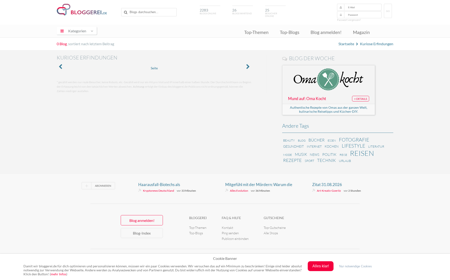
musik (301, 154)
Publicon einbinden (235, 239)
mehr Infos (58, 274)
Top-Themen (256, 32)
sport (309, 161)
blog (302, 140)
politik (329, 154)
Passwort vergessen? (349, 19)
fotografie (354, 140)
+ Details (360, 99)
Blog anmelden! (326, 32)
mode (287, 155)
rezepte (292, 160)
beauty (289, 140)
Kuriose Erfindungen (376, 43)
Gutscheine (274, 218)
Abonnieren (103, 185)
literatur (376, 146)
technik (326, 160)
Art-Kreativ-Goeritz (329, 190)
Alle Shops (271, 233)
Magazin (361, 32)
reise (343, 155)
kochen (332, 146)
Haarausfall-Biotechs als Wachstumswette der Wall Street (166, 184)
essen (332, 140)
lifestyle (353, 146)
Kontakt (227, 228)
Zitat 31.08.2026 (327, 184)
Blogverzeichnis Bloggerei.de (82, 9)
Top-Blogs (289, 32)
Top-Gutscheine (275, 228)
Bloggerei (198, 218)
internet (314, 146)
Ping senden (230, 233)
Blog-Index (142, 233)
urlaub (345, 161)
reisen (362, 153)
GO (388, 11)
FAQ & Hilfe (231, 218)
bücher (316, 140)
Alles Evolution (239, 190)
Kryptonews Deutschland (158, 190)
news (314, 155)
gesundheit (293, 146)
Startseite (346, 43)
